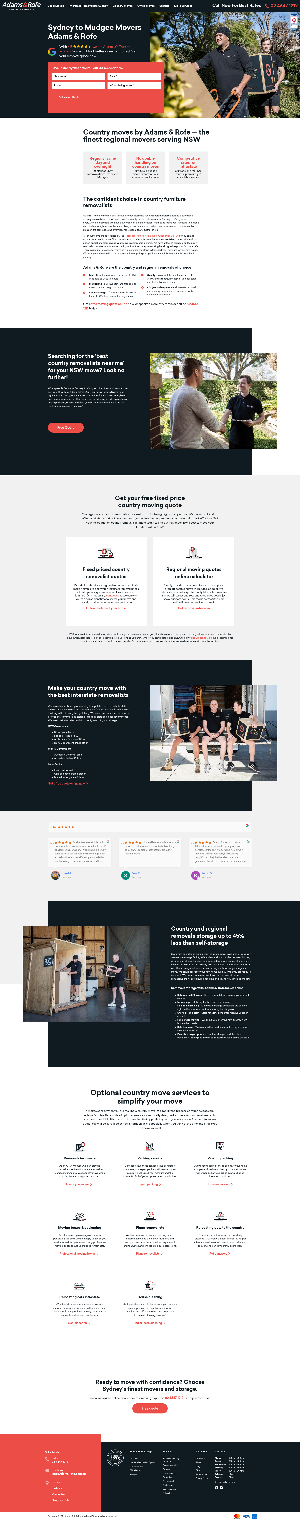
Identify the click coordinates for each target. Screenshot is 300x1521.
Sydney (57, 1488)
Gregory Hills (60, 1500)
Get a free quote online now (66, 783)
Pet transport (218, 1253)
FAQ (198, 1471)
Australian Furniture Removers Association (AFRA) (152, 236)
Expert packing (148, 1184)
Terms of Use (201, 1475)
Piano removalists (148, 1253)
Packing (166, 1469)
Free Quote (65, 427)
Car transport (168, 1485)
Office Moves (146, 6)
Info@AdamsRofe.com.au (69, 1474)
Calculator (167, 1493)
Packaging (167, 1477)
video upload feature (200, 638)
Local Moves (56, 6)
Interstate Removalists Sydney (88, 6)
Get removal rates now (194, 608)
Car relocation (77, 1323)
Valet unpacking (170, 1489)
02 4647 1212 (284, 6)
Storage (164, 6)
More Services (183, 6)
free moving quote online (109, 304)
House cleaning (169, 1473)
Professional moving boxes (77, 1253)
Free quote (150, 1408)
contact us (112, 596)
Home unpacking (218, 1184)
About (198, 1463)
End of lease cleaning (148, 1323)
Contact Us (201, 1459)
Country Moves (123, 6)
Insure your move (77, 1184)
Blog (198, 1467)
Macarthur (59, 1494)
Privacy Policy (202, 1478)
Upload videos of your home (106, 608)
